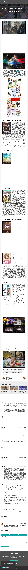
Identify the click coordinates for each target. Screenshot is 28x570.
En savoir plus (3, 565)
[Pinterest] (13, 560)
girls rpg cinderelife (21, 369)
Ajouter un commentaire (5, 536)
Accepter (4, 567)
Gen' (4, 427)
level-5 (4, 372)
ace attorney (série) (5, 369)
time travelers (20, 372)
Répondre (25, 427)
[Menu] (26, 1)
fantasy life (15, 369)
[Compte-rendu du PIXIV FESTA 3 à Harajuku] (23, 388)
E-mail (12, 533)
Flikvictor (5, 516)
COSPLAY (11, 369)
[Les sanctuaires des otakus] (5, 388)
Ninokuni (21, 75)
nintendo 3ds (8, 372)
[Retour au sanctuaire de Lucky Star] (14, 388)
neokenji (5, 416)
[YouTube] (17, 560)
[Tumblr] (15, 560)
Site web (20, 533)
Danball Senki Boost (19, 71)
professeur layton (14, 372)
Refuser (7, 567)
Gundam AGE (20, 73)
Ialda (4, 447)
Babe (4, 439)
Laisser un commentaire (5, 546)
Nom (3, 533)
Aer (4, 523)
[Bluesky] (11, 560)
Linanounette (6, 457)
